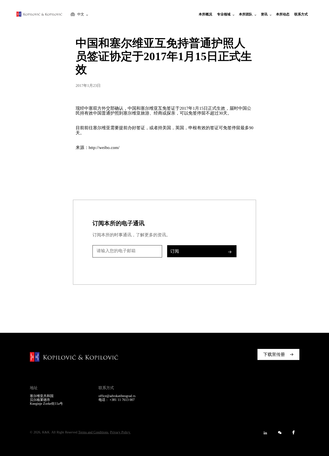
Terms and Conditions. (93, 432)
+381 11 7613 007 (122, 400)
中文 (80, 14)
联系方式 (301, 14)
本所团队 (245, 14)
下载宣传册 (274, 354)
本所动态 (283, 14)
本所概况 (205, 14)
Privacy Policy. (120, 432)
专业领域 (223, 14)
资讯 (264, 14)
